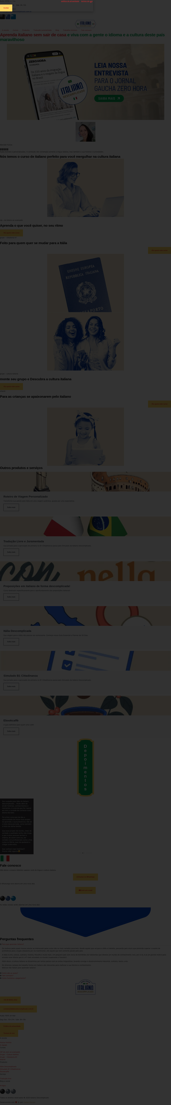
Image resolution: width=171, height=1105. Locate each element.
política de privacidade (70, 1)
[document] (85, 552)
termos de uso (87, 1)
